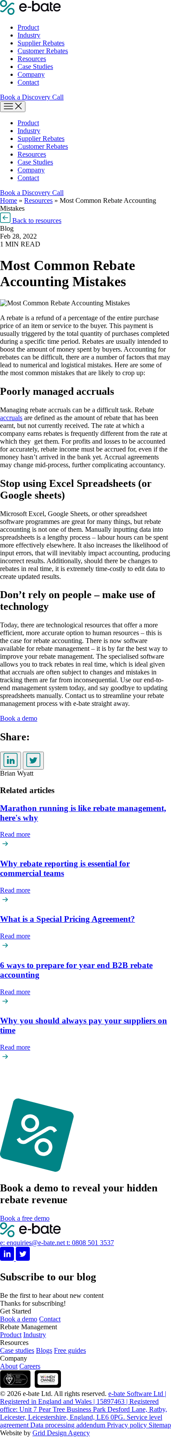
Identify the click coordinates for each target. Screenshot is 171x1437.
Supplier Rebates (41, 43)
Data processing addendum (68, 1425)
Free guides (70, 1350)
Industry (29, 35)
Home (8, 200)
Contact (28, 82)
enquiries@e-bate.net (33, 1242)
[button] (30, 220)
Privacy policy (128, 1425)
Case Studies (35, 66)
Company (31, 74)
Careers (29, 1366)
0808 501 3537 (90, 1242)
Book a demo (18, 1319)
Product (28, 27)
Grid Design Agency (61, 1433)
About (9, 1366)
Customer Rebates (43, 51)
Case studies (17, 1350)
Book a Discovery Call (32, 97)
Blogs (44, 1350)
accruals (11, 417)
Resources (32, 58)
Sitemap (160, 1425)
